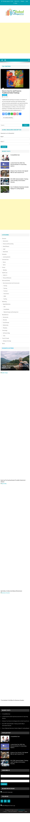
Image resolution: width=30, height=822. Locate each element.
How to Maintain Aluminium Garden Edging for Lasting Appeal (19, 187)
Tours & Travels (5, 338)
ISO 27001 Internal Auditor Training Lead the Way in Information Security (19, 180)
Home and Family (6, 280)
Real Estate (5, 251)
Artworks (4, 94)
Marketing (4, 301)
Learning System (6, 257)
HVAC (5, 296)
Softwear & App (6, 333)
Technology (4, 330)
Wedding (5, 270)
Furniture (6, 291)
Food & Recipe (6, 322)
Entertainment (5, 259)
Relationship (5, 325)
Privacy (5, 811)
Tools (4, 335)
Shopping (5, 327)
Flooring (5, 288)
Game (4, 264)
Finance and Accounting (8, 243)
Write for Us (17, 1)
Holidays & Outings (7, 341)
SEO (4, 306)
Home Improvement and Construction (11, 283)
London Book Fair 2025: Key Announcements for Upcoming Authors (18, 164)
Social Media (6, 309)
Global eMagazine (21, 810)
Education (4, 254)
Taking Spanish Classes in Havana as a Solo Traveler (14, 367)
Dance (4, 262)
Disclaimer (21, 811)
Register (22, 1)
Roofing (5, 299)
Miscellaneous (5, 314)
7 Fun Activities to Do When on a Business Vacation (12, 700)
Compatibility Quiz (15, 155)
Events (3, 267)
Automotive (5, 241)
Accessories (5, 317)
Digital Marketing (6, 304)
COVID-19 (5, 275)
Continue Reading (9, 117)
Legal (4, 249)
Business (4, 238)
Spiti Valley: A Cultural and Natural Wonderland (11, 591)
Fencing (5, 285)
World (3, 343)
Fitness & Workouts (7, 277)
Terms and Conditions (12, 811)
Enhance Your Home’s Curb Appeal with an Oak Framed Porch (19, 171)
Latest (26, 811)
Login (27, 1)
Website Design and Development (11, 312)
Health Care (4, 272)
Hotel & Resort (6, 246)
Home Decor (6, 293)
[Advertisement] (15, 38)
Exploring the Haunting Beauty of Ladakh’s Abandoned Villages (13, 481)
